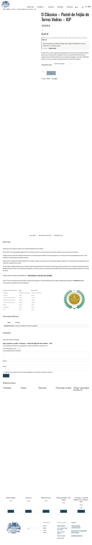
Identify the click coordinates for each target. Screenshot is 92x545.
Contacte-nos (44, 39)
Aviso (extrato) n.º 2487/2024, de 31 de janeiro (40, 275)
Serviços (44, 530)
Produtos (44, 528)
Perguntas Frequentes (61, 526)
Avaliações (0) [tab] (58, 235)
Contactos (45, 532)
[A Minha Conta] (82, 7)
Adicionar (51, 73)
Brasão (8, 9)
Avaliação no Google (52, 48)
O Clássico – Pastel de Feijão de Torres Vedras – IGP (81, 500)
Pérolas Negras (11, 498)
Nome (5, 361)
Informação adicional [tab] (44, 235)
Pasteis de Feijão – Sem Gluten (63, 499)
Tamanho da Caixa (46, 65)
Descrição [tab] (33, 235)
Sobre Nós (45, 526)
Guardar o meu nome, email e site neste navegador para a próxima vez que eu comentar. (29, 372)
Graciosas (28, 498)
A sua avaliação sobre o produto (12, 350)
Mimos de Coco (46, 498)
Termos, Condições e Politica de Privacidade (62, 528)
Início (4, 9)
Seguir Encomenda (60, 538)
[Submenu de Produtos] (44, 6)
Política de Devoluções (61, 536)
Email (5, 366)
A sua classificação (8, 348)
